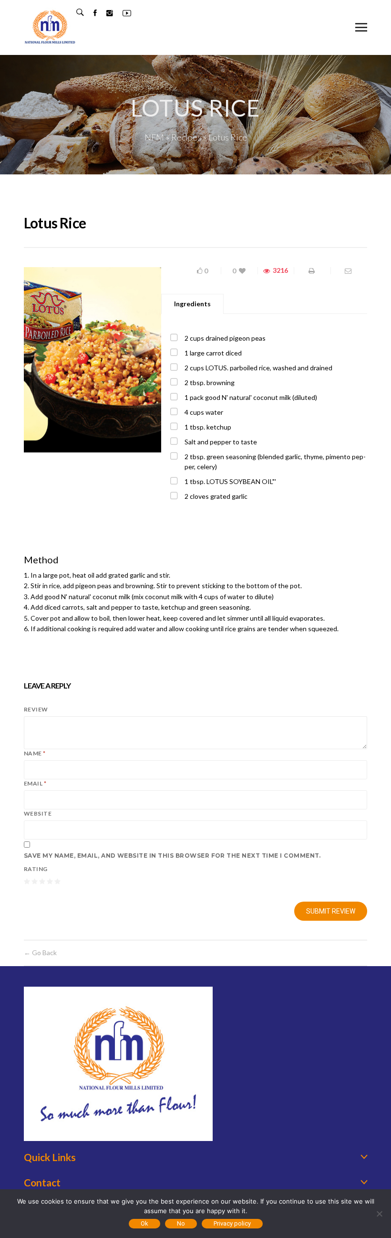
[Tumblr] (105, 13)
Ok (144, 1223)
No (181, 1223)
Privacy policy (232, 1223)
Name (35, 753)
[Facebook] (90, 13)
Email (35, 783)
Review (36, 709)
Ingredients (192, 304)
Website (37, 813)
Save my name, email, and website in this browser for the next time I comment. (172, 855)
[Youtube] (122, 13)
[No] (379, 1213)
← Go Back (40, 952)
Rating (36, 868)
